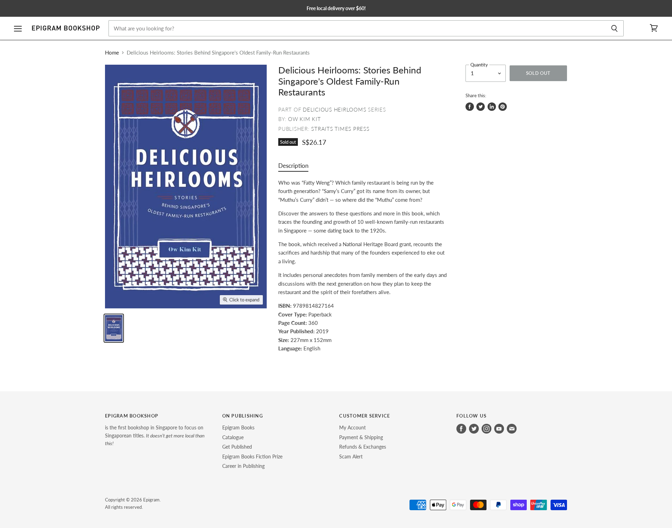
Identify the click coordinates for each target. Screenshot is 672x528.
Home (112, 53)
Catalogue (233, 437)
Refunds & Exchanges (362, 447)
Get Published (237, 447)
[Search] (614, 28)
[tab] (293, 167)
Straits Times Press (340, 129)
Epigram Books (238, 427)
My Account (352, 427)
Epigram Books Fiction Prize (252, 456)
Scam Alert (351, 456)
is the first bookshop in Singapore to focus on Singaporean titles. (154, 435)
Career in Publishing (243, 466)
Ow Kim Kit (304, 119)
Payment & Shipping (361, 437)
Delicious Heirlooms (334, 109)
